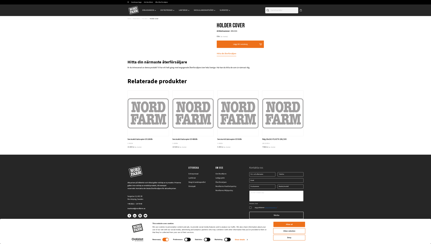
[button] (300, 10)
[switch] (187, 239)
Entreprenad (193, 174)
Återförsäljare (221, 182)
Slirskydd (191, 186)
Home (129, 19)
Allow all (289, 224)
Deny (289, 238)
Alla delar (145, 19)
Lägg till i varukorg (240, 44)
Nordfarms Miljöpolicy (224, 190)
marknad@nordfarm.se (136, 208)
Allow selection (289, 231)
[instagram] (140, 215)
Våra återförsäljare (161, 2)
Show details (240, 240)
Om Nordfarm (148, 2)
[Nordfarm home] (134, 10)
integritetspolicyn (271, 207)
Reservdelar (136, 19)
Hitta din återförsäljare (226, 53)
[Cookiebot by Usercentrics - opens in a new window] (137, 239)
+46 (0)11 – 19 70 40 (135, 204)
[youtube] (145, 215)
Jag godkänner (266, 207)
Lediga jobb (220, 178)
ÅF (128, 2)
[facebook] (129, 215)
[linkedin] (134, 215)
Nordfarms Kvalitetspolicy (226, 186)
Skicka (276, 215)
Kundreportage (136, 2)
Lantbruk (192, 178)
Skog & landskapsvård (196, 182)
